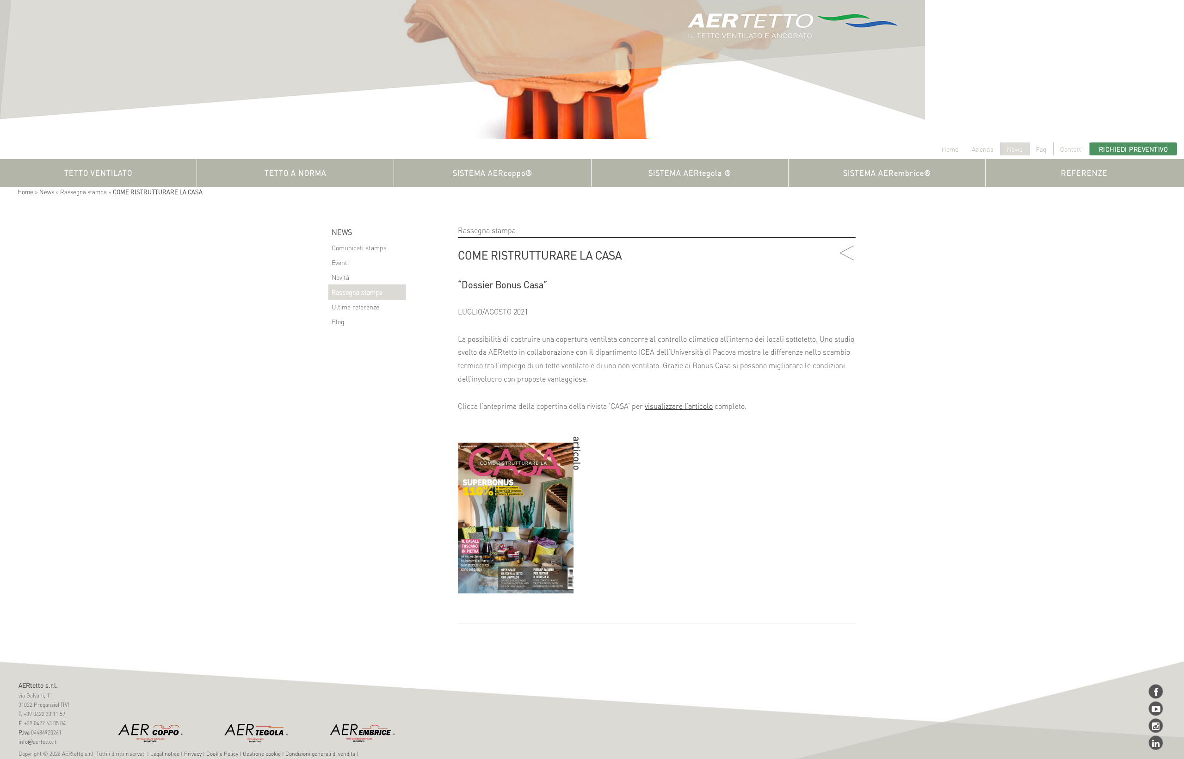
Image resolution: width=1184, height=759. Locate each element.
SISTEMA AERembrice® (887, 173)
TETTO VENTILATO (98, 173)
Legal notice (164, 753)
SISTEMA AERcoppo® (492, 173)
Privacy (193, 753)
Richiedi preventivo (1133, 149)
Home (950, 149)
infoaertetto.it (37, 741)
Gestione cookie (262, 753)
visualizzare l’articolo (679, 406)
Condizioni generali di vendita (320, 753)
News (1015, 149)
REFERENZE (1084, 173)
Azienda (982, 149)
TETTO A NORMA (296, 173)
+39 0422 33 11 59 (43, 713)
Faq (1041, 149)
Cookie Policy (222, 753)
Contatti (1071, 149)
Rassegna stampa (83, 192)
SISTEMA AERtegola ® (689, 173)
